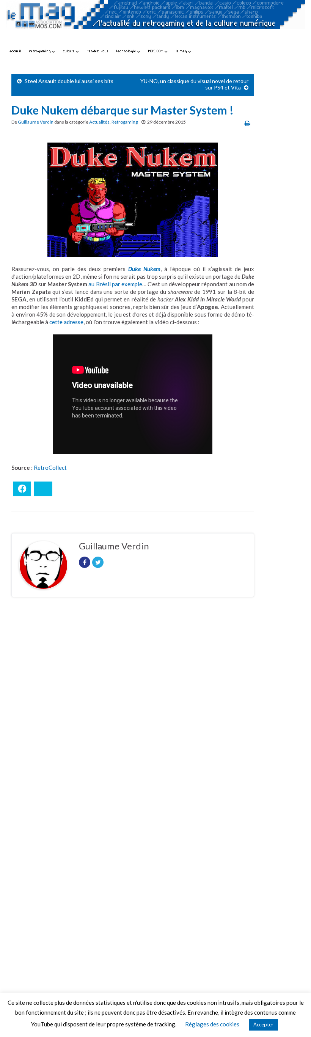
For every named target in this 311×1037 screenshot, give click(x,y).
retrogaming (40, 51)
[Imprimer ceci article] (247, 123)
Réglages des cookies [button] (212, 1024)
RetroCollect (50, 467)
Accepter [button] (263, 1024)
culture (69, 51)
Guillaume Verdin (35, 122)
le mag (182, 51)
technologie (126, 51)
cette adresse (66, 321)
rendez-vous (97, 51)
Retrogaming (125, 122)
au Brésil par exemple (115, 284)
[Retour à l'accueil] (155, 22)
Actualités (99, 122)
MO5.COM (156, 51)
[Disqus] (132, 707)
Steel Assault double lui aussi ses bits (69, 81)
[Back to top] (293, 1019)
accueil (15, 51)
